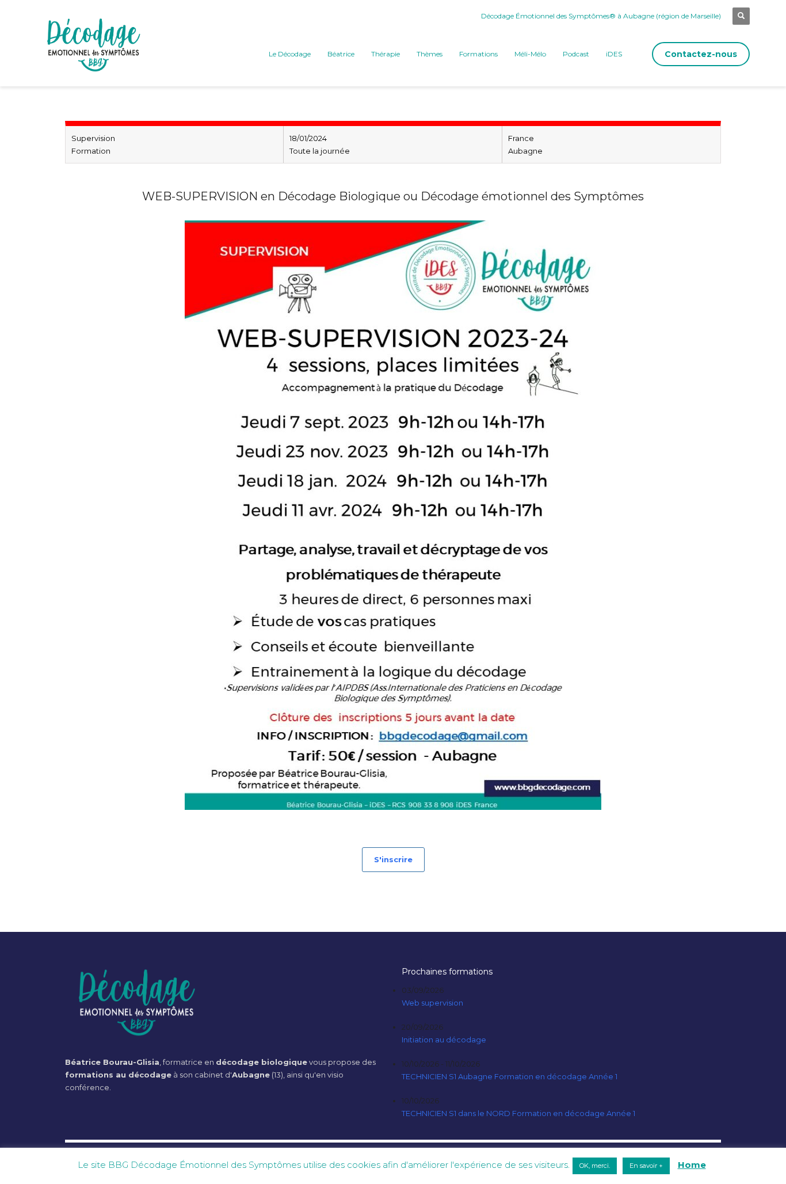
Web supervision (432, 1002)
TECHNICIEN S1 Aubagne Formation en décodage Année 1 (509, 1076)
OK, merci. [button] (594, 1166)
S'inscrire (393, 859)
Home (692, 1164)
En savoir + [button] (646, 1166)
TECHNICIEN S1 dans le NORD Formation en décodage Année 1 (518, 1113)
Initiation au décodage (444, 1039)
